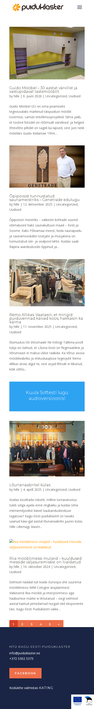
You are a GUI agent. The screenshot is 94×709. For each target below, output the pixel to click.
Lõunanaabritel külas (29, 485)
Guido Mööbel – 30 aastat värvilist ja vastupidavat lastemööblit (43, 90)
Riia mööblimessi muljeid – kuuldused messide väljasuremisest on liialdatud (45, 560)
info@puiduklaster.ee (24, 653)
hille (16, 96)
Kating (46, 688)
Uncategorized (56, 96)
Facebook (25, 673)
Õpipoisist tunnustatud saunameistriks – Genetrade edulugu (44, 198)
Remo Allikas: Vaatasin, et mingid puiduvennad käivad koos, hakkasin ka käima (46, 318)
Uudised (75, 96)
